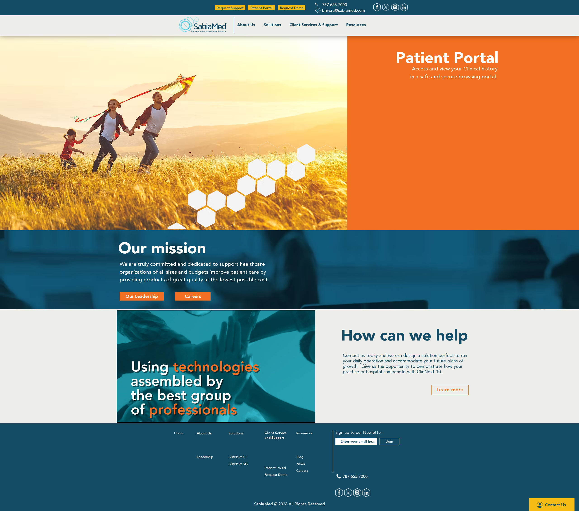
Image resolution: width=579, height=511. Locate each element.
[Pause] (123, 417)
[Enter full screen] (309, 417)
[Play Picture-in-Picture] (301, 417)
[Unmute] (130, 417)
